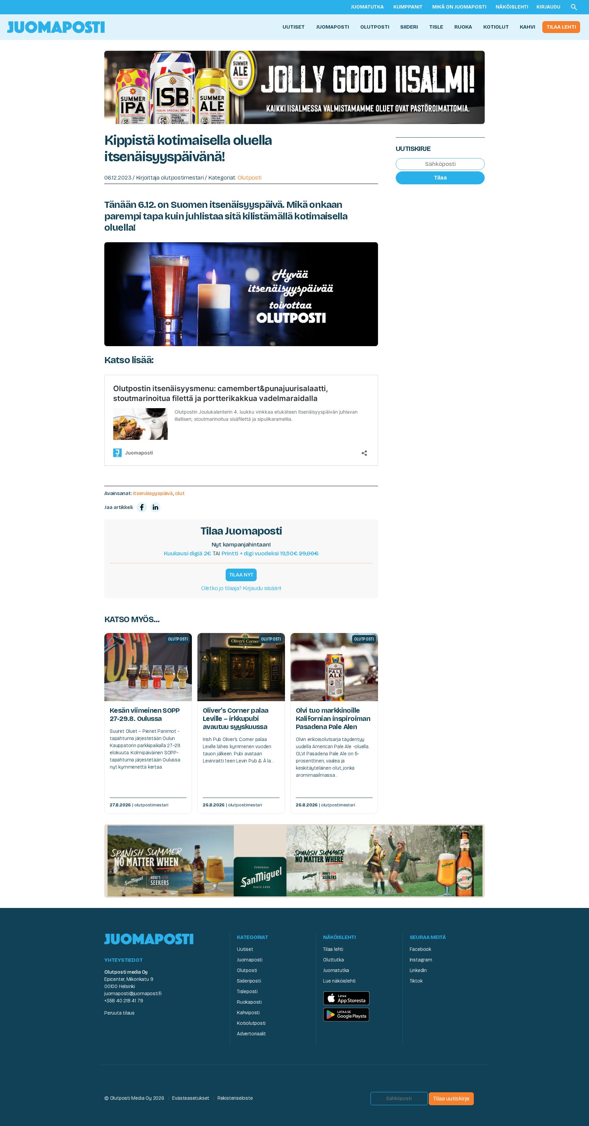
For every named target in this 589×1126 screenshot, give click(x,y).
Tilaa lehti (561, 27)
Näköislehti (512, 7)
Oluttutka (333, 960)
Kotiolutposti (251, 1023)
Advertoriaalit (251, 1034)
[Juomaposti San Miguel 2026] (294, 860)
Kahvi (527, 27)
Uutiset (294, 27)
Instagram (421, 960)
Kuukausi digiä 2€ (188, 553)
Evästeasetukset (190, 1098)
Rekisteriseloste (235, 1098)
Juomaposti (332, 27)
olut (179, 493)
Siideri (409, 27)
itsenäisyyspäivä (152, 493)
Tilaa (440, 177)
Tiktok (416, 981)
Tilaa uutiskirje (451, 1098)
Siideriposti (249, 981)
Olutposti (374, 27)
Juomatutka (367, 7)
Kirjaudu (548, 7)
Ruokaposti (249, 1002)
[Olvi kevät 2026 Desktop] (294, 86)
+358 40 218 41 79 (123, 1001)
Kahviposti (248, 1013)
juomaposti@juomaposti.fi (133, 994)
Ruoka (463, 27)
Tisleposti (247, 991)
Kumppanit (408, 7)
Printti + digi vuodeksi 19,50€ (270, 553)
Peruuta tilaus (119, 1013)
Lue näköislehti (339, 981)
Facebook (420, 949)
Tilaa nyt (241, 575)
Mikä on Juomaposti (459, 7)
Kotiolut (496, 27)
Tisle (436, 27)
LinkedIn (418, 970)
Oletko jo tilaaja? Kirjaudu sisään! (241, 588)
